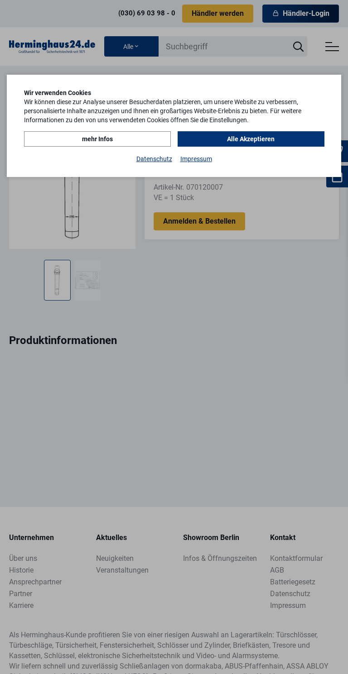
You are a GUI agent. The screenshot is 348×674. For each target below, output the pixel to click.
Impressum (196, 159)
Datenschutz (154, 159)
